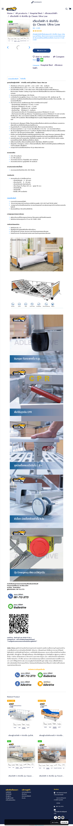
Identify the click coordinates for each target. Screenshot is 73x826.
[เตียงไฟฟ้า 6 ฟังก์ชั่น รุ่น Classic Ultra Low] (18, 32)
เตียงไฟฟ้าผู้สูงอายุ (40, 654)
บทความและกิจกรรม (26, 792)
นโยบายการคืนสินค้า (26, 796)
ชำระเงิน (23, 798)
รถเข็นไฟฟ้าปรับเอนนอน (37, 652)
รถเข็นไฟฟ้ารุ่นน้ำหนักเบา (22, 652)
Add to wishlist (42, 56)
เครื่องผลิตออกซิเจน (10, 800)
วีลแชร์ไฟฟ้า (8, 794)
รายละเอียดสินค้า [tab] (13, 79)
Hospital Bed (47, 65)
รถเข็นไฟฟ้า (8, 792)
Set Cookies (55, 822)
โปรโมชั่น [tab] (23, 79)
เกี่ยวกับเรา (24, 794)
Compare (59, 56)
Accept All (64, 822)
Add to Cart (42, 51)
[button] (66, 9)
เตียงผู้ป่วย (8, 796)
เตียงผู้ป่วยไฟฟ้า (9, 798)
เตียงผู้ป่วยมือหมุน (27, 654)
